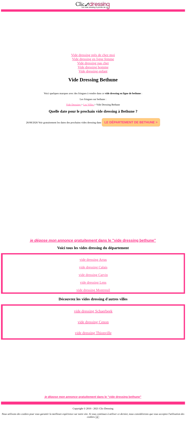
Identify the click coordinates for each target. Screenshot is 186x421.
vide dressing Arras (93, 260)
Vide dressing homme (93, 67)
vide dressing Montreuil (93, 290)
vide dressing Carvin (93, 275)
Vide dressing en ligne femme (93, 59)
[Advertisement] (93, 32)
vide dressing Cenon (93, 322)
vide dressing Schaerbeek (93, 311)
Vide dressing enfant (93, 71)
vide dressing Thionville (93, 333)
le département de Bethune (129, 122)
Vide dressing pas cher (93, 63)
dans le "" (93, 240)
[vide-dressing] (93, 9)
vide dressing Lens (93, 282)
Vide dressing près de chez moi (93, 55)
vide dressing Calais (93, 267)
